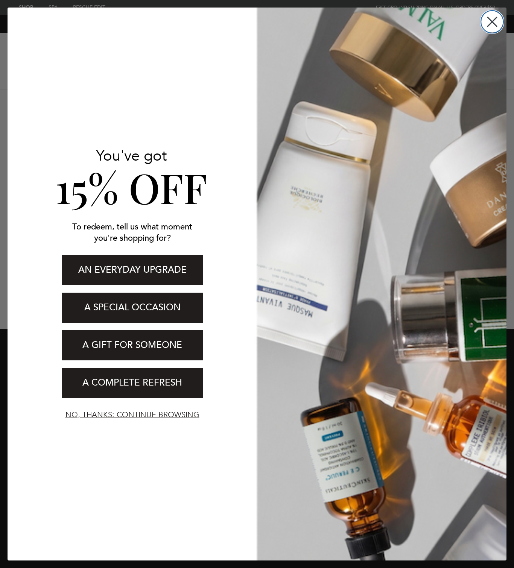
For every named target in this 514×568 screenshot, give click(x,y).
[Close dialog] (492, 22)
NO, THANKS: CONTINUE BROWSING (132, 415)
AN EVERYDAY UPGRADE (132, 270)
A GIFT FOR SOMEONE (132, 345)
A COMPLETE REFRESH (132, 383)
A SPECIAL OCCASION (132, 307)
